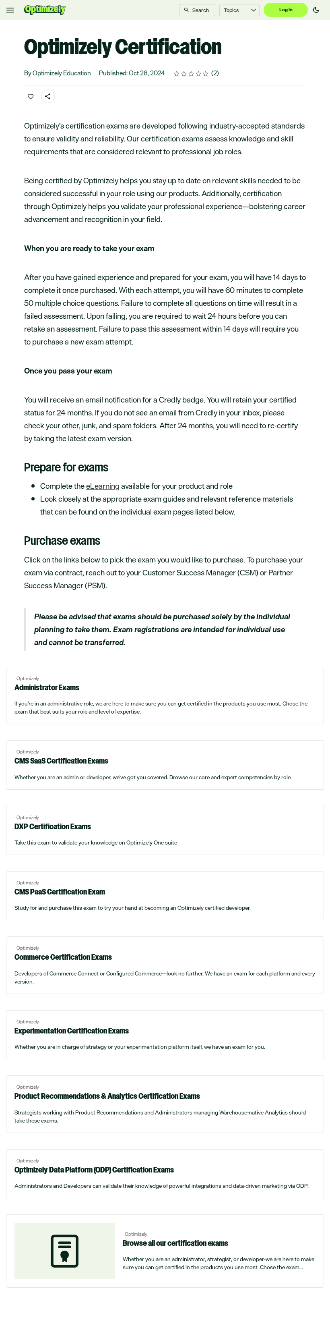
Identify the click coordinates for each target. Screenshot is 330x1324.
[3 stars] (191, 73)
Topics (231, 10)
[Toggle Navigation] (10, 10)
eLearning (103, 485)
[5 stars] (206, 73)
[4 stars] (198, 73)
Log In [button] (286, 10)
